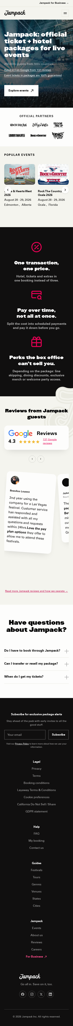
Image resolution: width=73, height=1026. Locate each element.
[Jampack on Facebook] (22, 994)
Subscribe (58, 734)
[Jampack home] (15, 13)
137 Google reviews (50, 442)
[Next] (65, 189)
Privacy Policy (22, 744)
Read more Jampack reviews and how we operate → (36, 591)
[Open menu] (65, 13)
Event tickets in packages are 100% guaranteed (33, 75)
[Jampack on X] (41, 994)
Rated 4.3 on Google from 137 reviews (27, 70)
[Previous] (7, 189)
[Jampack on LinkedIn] (50, 994)
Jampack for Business (54, 3)
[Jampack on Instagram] (31, 994)
